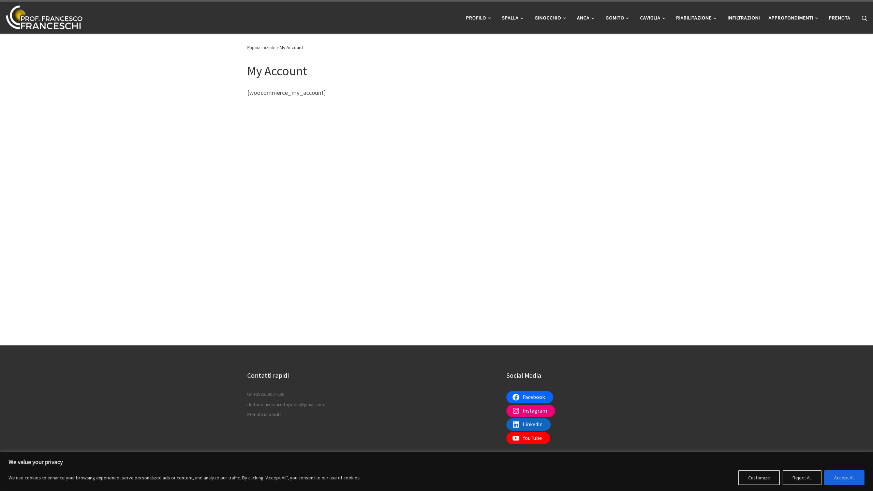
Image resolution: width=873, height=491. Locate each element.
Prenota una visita (264, 414)
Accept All (844, 478)
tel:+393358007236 (265, 394)
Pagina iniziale (261, 47)
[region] (436, 471)
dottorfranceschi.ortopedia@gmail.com (285, 404)
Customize (759, 478)
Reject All (802, 478)
